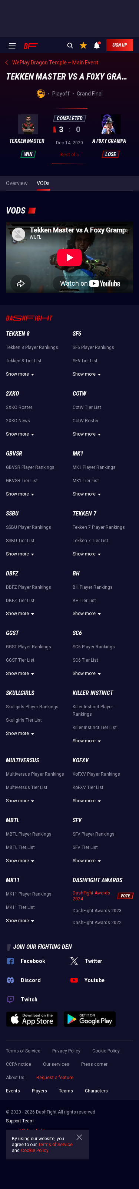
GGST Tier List (20, 660)
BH (76, 573)
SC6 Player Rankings (94, 646)
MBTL (12, 820)
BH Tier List (84, 600)
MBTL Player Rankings (29, 834)
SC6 (77, 633)
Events (13, 1091)
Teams (66, 1091)
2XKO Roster (19, 407)
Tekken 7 (84, 513)
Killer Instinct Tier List (95, 727)
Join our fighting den (42, 946)
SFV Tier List (85, 847)
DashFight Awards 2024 (91, 895)
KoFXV (81, 760)
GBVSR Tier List (22, 480)
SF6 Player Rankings (93, 347)
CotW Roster (86, 420)
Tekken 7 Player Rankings (99, 527)
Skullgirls (20, 692)
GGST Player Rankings (28, 646)
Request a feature (54, 1077)
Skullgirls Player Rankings (32, 706)
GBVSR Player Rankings (30, 467)
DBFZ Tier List (20, 600)
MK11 (13, 880)
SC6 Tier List (85, 660)
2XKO (12, 393)
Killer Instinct (93, 692)
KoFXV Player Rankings (96, 774)
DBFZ (12, 573)
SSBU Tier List (20, 540)
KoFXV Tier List (88, 787)
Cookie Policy (106, 1051)
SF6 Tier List (85, 360)
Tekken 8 (18, 333)
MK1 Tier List (86, 480)
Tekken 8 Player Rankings (32, 347)
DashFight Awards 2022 (97, 922)
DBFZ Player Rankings (28, 587)
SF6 (77, 333)
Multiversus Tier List (26, 787)
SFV (77, 820)
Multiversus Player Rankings (35, 774)
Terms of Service (23, 1051)
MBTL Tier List (20, 847)
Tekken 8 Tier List (24, 360)
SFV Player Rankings (94, 834)
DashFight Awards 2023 (97, 910)
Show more (17, 374)
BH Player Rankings (93, 587)
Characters (96, 1091)
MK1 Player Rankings (94, 467)
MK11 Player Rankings (29, 894)
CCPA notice (18, 1064)
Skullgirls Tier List (24, 720)
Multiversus (22, 760)
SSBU (12, 513)
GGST (12, 633)
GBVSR (14, 453)
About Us (15, 1077)
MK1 (78, 453)
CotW (79, 393)
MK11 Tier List (20, 907)
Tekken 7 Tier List (90, 540)
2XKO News (18, 420)
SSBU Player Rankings (28, 527)
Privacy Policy (66, 1051)
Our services (56, 1064)
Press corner (94, 1064)
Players (39, 1091)
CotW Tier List (87, 407)
